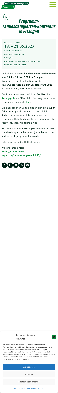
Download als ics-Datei (15, 64)
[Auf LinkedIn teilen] (10, 165)
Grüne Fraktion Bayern (30, 61)
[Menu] (53, 4)
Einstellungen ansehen (29, 381)
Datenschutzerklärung (35, 388)
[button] (54, 337)
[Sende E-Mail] (27, 165)
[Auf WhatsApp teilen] (21, 165)
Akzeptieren (29, 367)
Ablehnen (29, 374)
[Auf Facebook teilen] (4, 165)
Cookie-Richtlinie (19, 388)
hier (28, 101)
